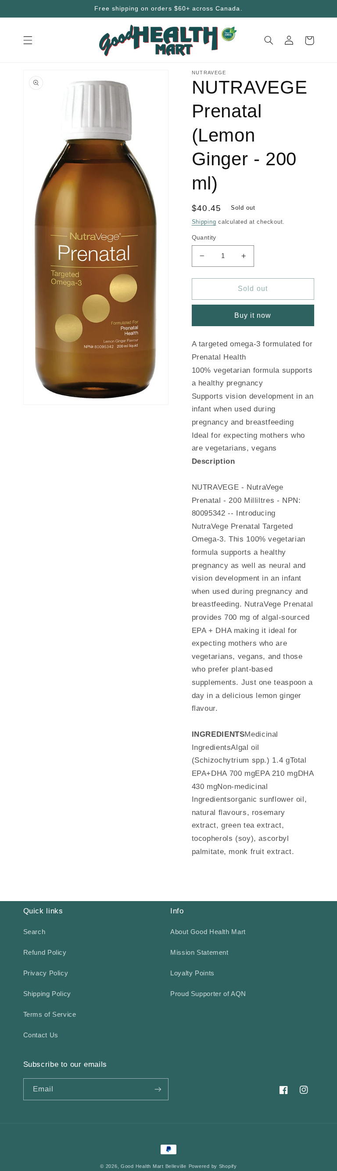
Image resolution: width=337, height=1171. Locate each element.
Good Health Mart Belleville (153, 1166)
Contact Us (40, 1035)
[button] (28, 40)
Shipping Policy (47, 993)
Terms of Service (49, 1014)
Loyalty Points (192, 973)
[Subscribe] (158, 1089)
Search (34, 931)
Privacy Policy (45, 973)
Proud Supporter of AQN (208, 993)
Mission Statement (199, 952)
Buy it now (253, 315)
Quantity (204, 237)
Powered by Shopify (213, 1166)
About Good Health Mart (208, 931)
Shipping (204, 222)
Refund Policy (45, 952)
